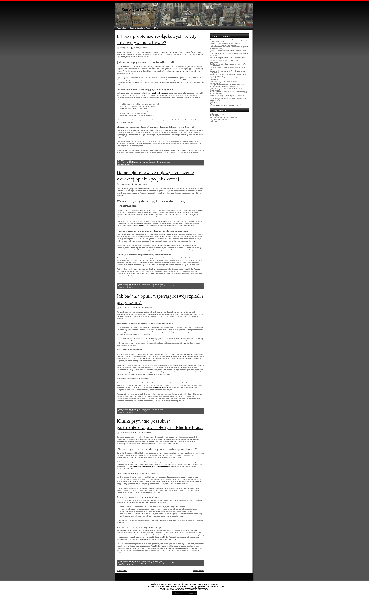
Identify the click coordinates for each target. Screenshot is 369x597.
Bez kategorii (214, 116)
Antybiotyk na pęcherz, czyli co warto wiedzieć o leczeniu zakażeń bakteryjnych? (227, 96)
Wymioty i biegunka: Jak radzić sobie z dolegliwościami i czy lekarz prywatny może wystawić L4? (229, 104)
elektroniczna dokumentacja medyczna (223, 117)
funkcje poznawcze (135, 286)
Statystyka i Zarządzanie (142, 9)
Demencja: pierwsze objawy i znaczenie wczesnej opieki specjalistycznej (155, 175)
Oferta (156, 28)
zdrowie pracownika (149, 162)
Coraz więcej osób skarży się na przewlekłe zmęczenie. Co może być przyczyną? (225, 44)
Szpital (146, 411)
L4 (123, 162)
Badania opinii (127, 411)
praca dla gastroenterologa (156, 563)
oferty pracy (142, 563)
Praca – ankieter (121, 28)
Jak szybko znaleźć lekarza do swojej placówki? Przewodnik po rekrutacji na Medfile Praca (227, 85)
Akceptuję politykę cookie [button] (185, 593)
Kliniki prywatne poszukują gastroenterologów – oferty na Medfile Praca (160, 424)
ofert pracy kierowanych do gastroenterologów (152, 466)
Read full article (123, 161)
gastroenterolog (127, 563)
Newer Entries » (198, 571)
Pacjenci (140, 411)
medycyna (129, 164)
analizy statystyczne (217, 114)
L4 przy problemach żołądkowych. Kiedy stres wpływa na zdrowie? (157, 39)
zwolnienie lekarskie (163, 162)
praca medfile (170, 563)
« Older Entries (122, 571)
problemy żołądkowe (131, 162)
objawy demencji (148, 286)
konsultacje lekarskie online (219, 119)
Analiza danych (215, 102)
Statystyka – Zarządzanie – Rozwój (140, 28)
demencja (125, 286)
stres (140, 162)
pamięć (173, 286)
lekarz (134, 411)
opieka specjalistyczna (162, 286)
